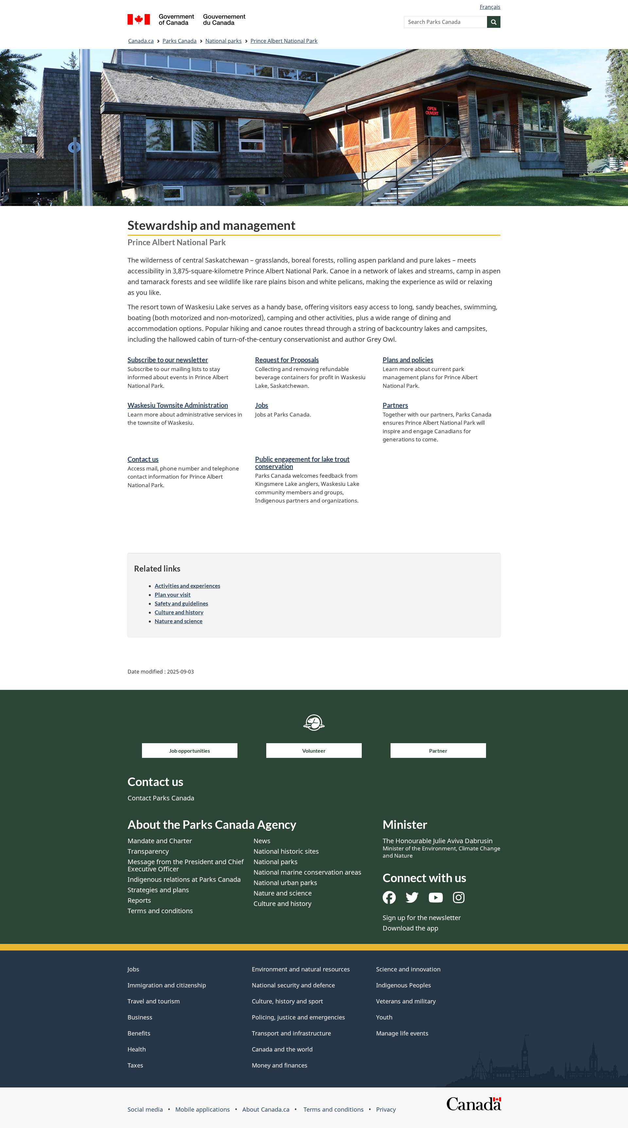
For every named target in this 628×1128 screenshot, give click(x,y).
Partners (395, 405)
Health (137, 1049)
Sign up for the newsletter (422, 917)
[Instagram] (458, 900)
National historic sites (286, 851)
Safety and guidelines (181, 603)
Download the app (410, 928)
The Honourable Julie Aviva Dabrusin (441, 847)
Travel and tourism (154, 1001)
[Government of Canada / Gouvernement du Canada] (186, 20)
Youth (384, 1017)
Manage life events (402, 1033)
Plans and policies (408, 360)
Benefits (139, 1033)
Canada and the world (282, 1049)
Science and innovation (408, 969)
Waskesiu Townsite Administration (178, 405)
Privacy (386, 1109)
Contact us (143, 459)
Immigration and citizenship (167, 985)
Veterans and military (406, 1001)
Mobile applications (202, 1109)
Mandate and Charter (160, 840)
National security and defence (293, 985)
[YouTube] (435, 900)
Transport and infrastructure (291, 1033)
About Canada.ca (265, 1109)
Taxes (135, 1065)
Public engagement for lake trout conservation (302, 462)
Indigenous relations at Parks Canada (184, 879)
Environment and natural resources (301, 969)
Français (490, 6)
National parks (223, 40)
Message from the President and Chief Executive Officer (186, 865)
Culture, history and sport (287, 1001)
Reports (139, 900)
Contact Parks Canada (161, 798)
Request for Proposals (287, 360)
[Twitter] (412, 900)
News (261, 840)
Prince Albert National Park (284, 40)
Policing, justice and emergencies (298, 1017)
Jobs (261, 405)
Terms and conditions (160, 910)
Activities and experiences (187, 585)
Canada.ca (141, 40)
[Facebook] (389, 900)
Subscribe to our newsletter (168, 360)
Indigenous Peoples (403, 985)
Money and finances (279, 1065)
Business (140, 1017)
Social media (145, 1109)
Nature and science (178, 621)
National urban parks (285, 882)
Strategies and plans (158, 889)
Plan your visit (173, 594)
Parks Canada (180, 40)
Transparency (148, 851)
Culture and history (179, 612)
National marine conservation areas (307, 872)
